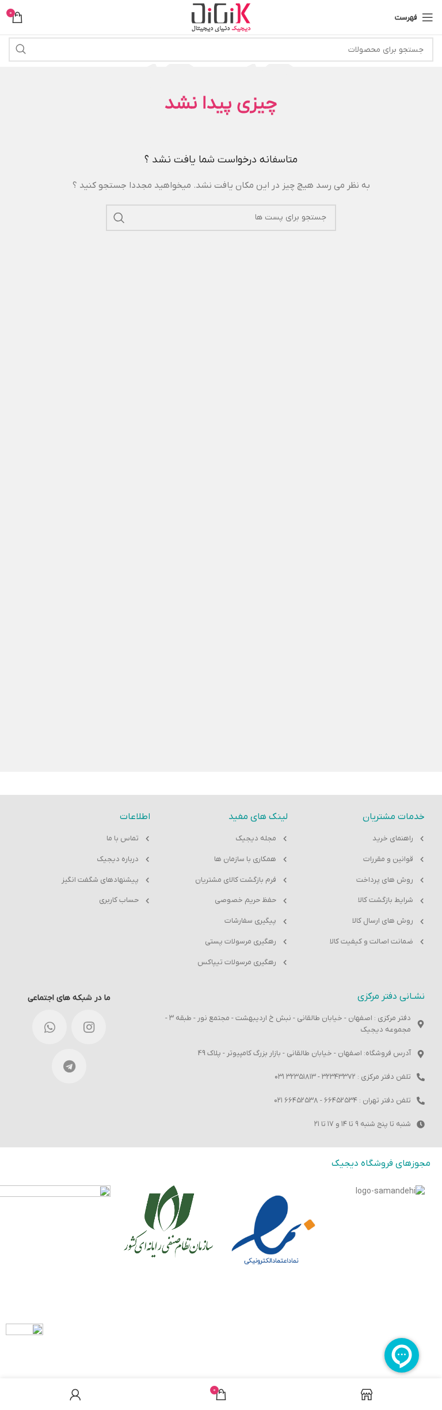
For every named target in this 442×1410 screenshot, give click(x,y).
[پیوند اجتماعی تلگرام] (69, 1066)
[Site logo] (221, 17)
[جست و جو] (21, 49)
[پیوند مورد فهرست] (368, 839)
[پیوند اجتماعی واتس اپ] (49, 1027)
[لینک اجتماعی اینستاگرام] (88, 1027)
